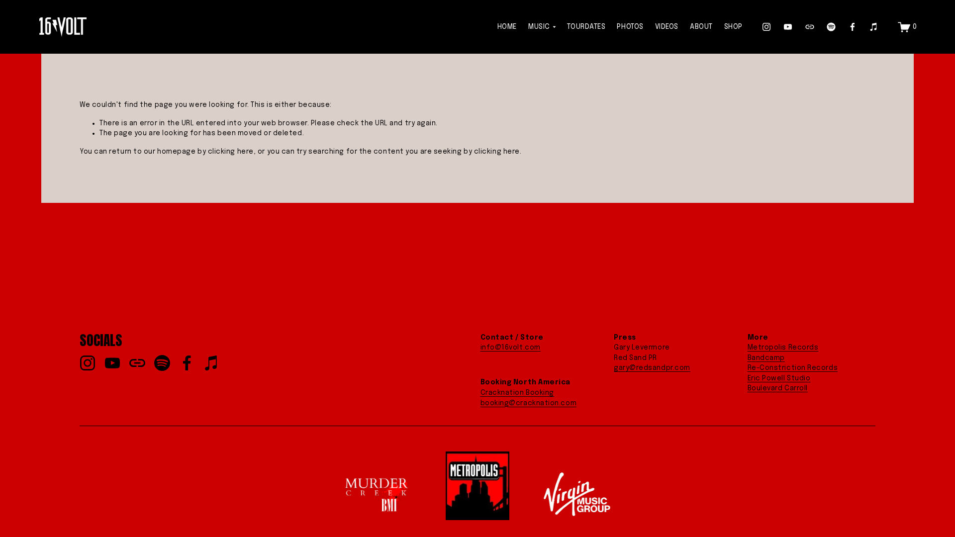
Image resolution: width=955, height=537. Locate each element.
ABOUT (701, 26)
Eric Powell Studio (779, 378)
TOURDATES (586, 26)
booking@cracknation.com (528, 403)
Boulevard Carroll (778, 388)
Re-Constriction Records (793, 367)
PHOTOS (630, 26)
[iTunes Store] (874, 27)
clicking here (231, 151)
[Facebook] (853, 27)
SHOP (733, 26)
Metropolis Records (783, 347)
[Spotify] (831, 27)
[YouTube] (788, 27)
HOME (507, 26)
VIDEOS (666, 26)
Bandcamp (766, 358)
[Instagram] (766, 27)
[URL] (810, 27)
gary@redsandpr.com (652, 367)
